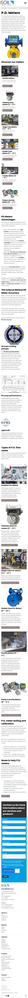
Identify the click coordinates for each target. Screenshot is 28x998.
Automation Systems (5, 948)
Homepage (3, 8)
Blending (3, 942)
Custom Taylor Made (6, 977)
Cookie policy (4, 987)
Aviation (3, 928)
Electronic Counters (5, 957)
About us (3, 915)
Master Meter (4, 965)
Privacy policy (4, 986)
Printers (3, 970)
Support (3, 979)
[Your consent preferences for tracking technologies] (25, 995)
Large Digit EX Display (6, 968)
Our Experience (4, 916)
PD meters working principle (11, 351)
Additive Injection (5, 945)
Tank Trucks (4, 930)
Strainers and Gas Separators (7, 959)
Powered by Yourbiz (5, 989)
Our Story (3, 918)
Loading (3, 939)
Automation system (5, 966)
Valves (2, 960)
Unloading (3, 941)
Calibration (3, 980)
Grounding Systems (5, 962)
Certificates (3, 919)
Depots (3, 927)
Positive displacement (6, 956)
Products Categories (12, 8)
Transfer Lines (4, 944)
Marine (2, 932)
